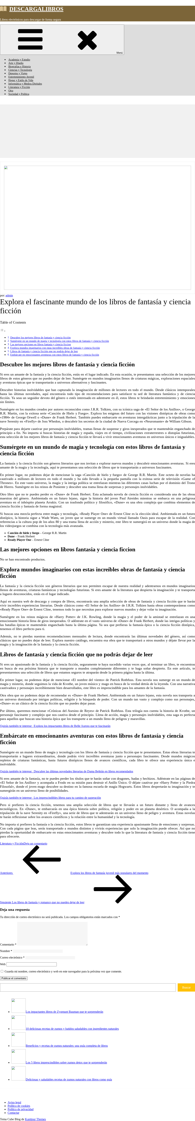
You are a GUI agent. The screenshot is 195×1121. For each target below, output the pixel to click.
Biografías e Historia (19, 66)
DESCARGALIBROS (36, 9)
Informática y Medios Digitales (25, 83)
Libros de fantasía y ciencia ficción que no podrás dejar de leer (44, 351)
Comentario (8, 944)
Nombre (6, 951)
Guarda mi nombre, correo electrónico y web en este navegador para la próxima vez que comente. (63, 971)
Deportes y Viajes (17, 73)
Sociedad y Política (18, 94)
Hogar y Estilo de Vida (20, 80)
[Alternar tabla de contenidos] (3, 331)
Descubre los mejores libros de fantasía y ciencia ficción (40, 337)
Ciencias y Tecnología (20, 70)
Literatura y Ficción (19, 87)
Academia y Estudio (19, 59)
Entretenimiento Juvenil (21, 76)
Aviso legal (14, 1102)
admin (9, 295)
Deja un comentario (35, 843)
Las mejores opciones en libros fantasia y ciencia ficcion (40, 344)
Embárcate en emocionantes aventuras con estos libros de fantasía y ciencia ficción (54, 354)
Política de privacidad (21, 1109)
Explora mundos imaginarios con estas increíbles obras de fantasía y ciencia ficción (55, 347)
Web (3, 964)
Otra (10, 90)
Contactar (13, 1112)
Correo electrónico (12, 957)
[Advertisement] (97, 131)
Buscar (186, 987)
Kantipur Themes (35, 1119)
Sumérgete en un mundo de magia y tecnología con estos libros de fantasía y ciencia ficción (59, 340)
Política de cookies (19, 1105)
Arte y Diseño (15, 63)
